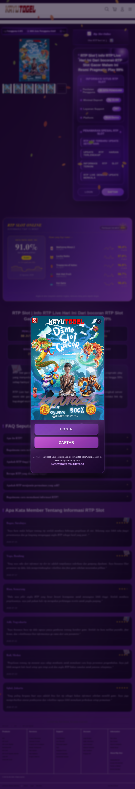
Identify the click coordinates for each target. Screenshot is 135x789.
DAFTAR (66, 442)
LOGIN (66, 429)
